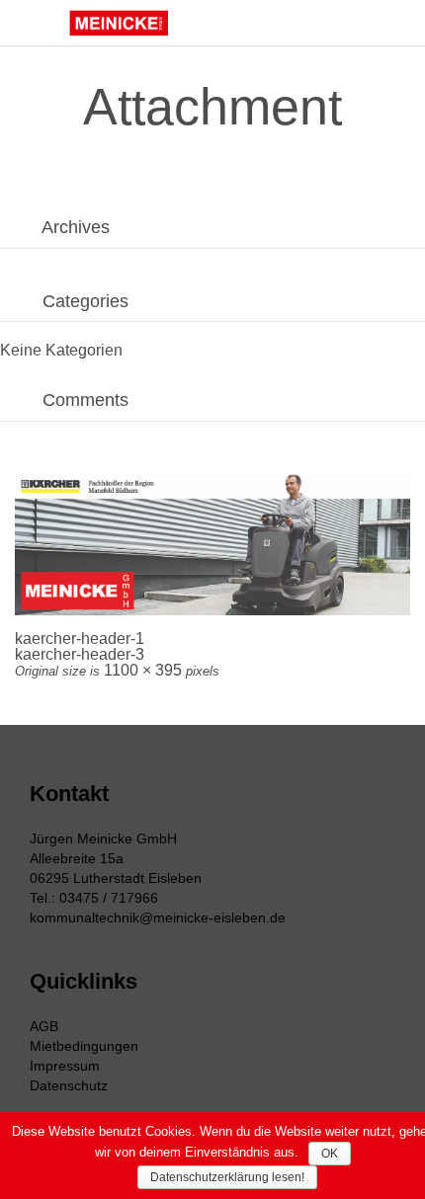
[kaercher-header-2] (212, 545)
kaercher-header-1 (79, 638)
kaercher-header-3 (79, 654)
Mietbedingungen (84, 1046)
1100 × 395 (143, 670)
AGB (44, 1026)
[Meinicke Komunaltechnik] (118, 22)
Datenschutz (69, 1085)
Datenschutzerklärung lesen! (227, 1177)
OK (329, 1153)
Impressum (65, 1066)
